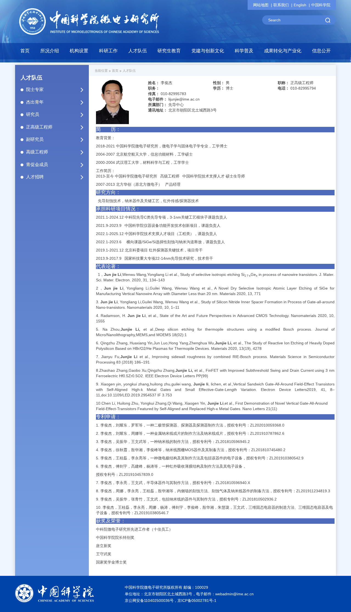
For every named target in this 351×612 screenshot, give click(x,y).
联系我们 (281, 5)
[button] (79, 52)
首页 (25, 50)
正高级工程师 (39, 127)
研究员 (32, 114)
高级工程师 (37, 152)
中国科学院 (320, 5)
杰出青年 (35, 102)
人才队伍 (129, 71)
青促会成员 (37, 164)
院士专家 (35, 89)
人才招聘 (35, 177)
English (300, 5)
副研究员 (35, 139)
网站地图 (260, 5)
